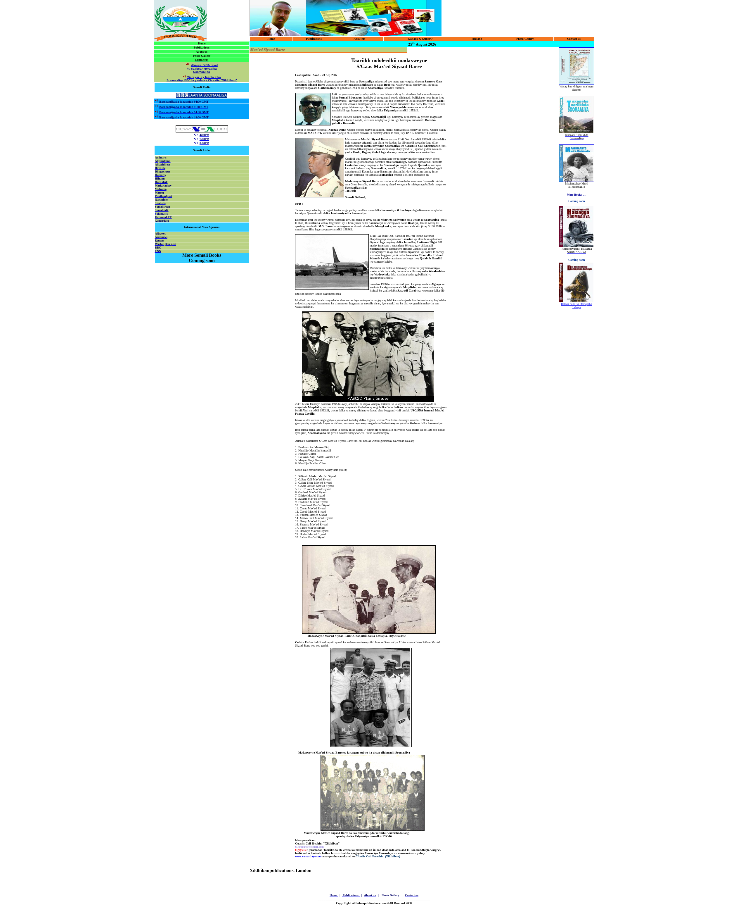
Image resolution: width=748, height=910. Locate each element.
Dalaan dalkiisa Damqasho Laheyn (576, 305)
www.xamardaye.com (308, 856)
